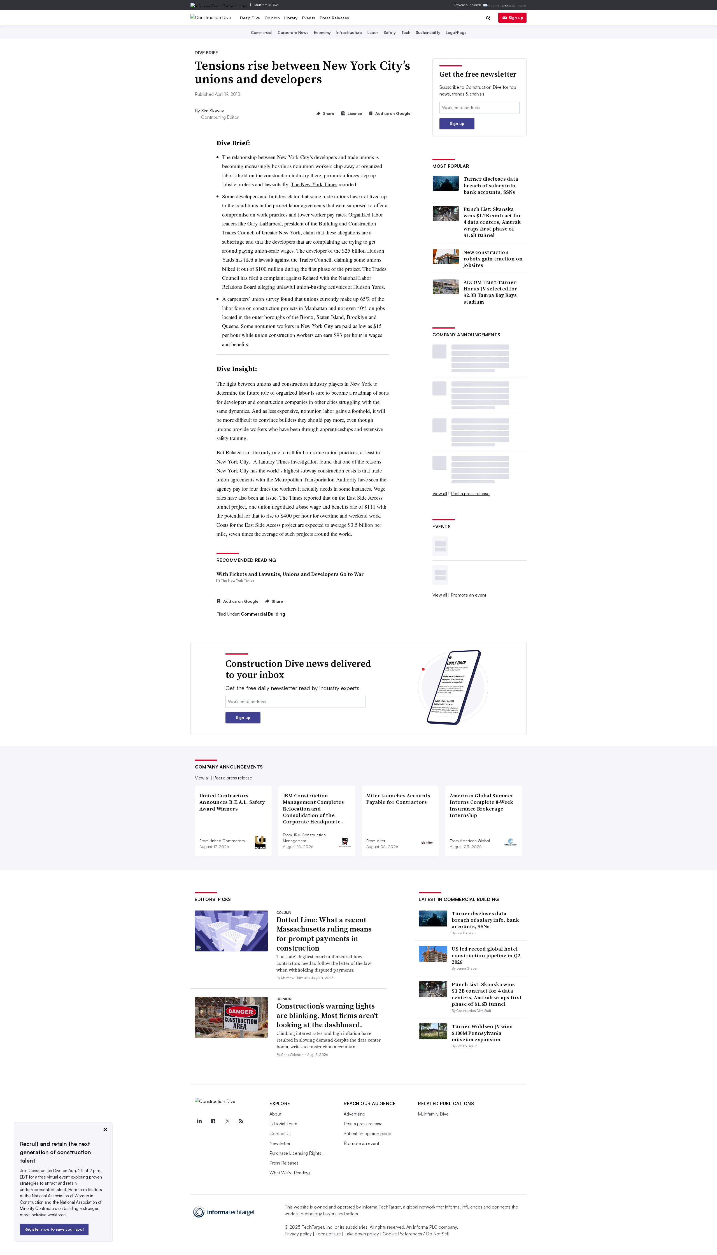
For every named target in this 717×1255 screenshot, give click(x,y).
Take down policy (361, 1234)
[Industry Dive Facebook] (213, 1121)
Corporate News (293, 32)
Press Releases (334, 17)
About (275, 1114)
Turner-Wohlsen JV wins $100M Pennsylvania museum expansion (482, 1033)
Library (291, 17)
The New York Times (314, 184)
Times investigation (297, 461)
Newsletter (279, 1143)
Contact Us (280, 1133)
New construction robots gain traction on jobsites (493, 259)
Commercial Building (263, 614)
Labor (372, 32)
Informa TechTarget (381, 1207)
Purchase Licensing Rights (295, 1153)
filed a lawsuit (258, 259)
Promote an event (468, 595)
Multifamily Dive (266, 5)
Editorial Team (283, 1123)
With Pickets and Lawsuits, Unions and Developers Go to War (290, 574)
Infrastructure (349, 32)
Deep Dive (250, 17)
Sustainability (428, 32)
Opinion (272, 17)
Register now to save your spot (54, 1229)
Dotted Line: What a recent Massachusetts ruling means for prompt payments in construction (324, 934)
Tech (405, 32)
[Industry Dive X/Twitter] (227, 1121)
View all (439, 493)
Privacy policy (298, 1234)
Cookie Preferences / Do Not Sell (416, 1234)
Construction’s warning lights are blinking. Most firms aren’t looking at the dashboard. (327, 1015)
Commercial (261, 32)
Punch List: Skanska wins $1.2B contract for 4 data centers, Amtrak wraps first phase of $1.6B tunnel (492, 222)
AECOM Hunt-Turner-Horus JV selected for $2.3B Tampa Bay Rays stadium (491, 292)
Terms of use (328, 1234)
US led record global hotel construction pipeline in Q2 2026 (486, 955)
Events (308, 17)
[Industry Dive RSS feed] (241, 1121)
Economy (322, 32)
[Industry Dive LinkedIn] (199, 1121)
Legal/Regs (456, 32)
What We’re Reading (289, 1172)
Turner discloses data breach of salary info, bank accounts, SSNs (491, 185)
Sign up (516, 17)
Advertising (354, 1114)
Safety (390, 32)
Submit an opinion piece (367, 1133)
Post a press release (470, 493)
